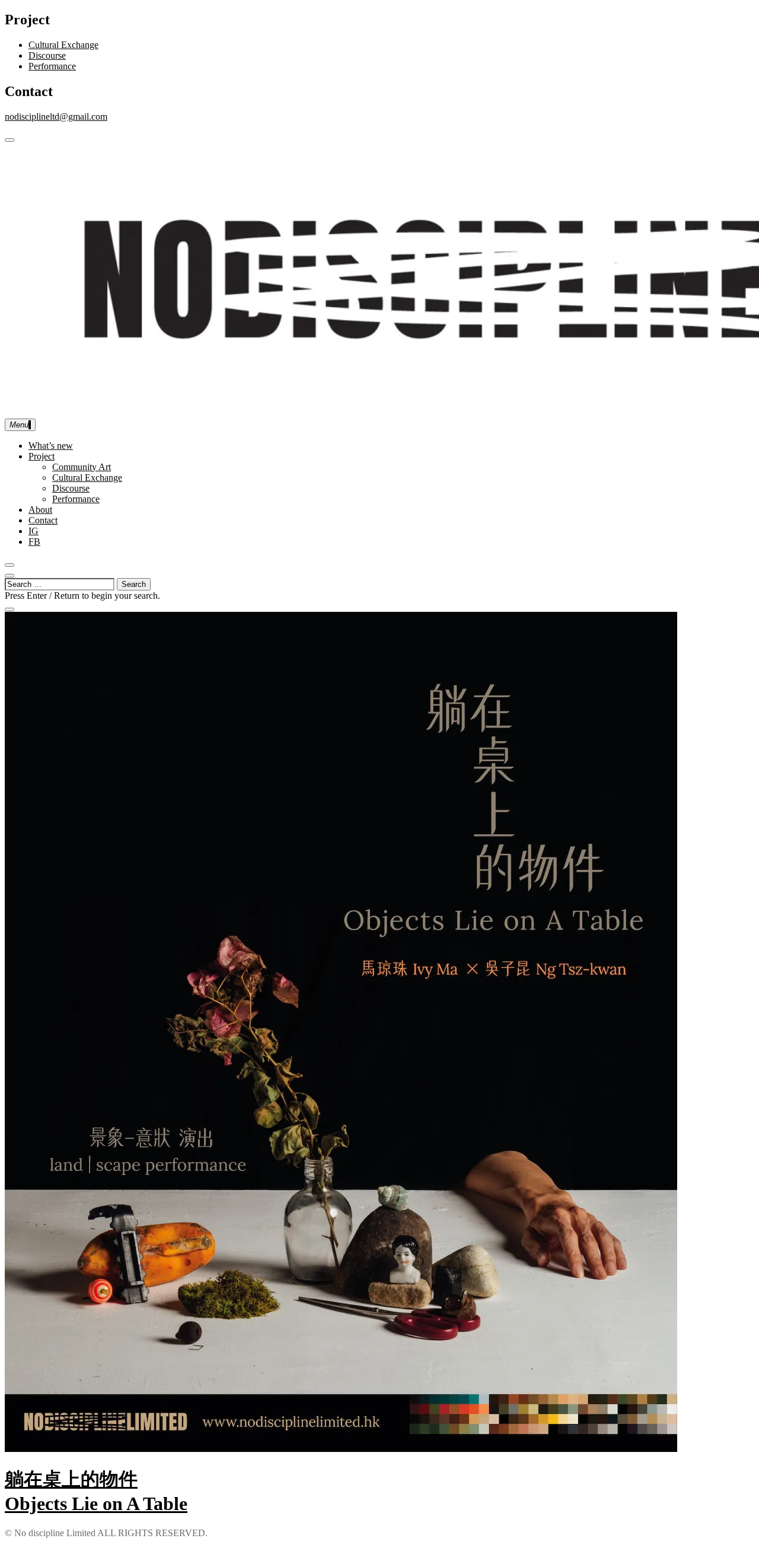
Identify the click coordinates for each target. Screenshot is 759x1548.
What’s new (50, 446)
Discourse (47, 55)
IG (33, 531)
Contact (43, 520)
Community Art (81, 467)
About (40, 510)
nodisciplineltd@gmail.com (56, 116)
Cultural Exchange (63, 45)
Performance (52, 66)
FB (34, 542)
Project (41, 456)
